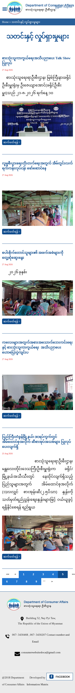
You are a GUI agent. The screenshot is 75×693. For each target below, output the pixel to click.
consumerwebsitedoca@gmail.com (40, 652)
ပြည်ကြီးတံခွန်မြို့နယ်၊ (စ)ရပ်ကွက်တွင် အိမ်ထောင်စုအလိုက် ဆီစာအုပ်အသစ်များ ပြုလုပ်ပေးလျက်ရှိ (36, 441)
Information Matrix (37, 684)
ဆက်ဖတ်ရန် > (11, 142)
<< (7, 574)
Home (5, 21)
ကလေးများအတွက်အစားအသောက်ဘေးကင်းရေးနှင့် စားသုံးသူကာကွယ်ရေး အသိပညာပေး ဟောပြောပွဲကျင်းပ (37, 347)
